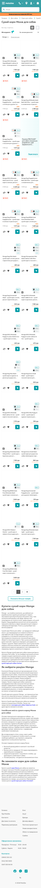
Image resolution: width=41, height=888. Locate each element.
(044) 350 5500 (7, 861)
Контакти (5, 817)
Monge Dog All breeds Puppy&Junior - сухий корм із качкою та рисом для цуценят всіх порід (11, 220)
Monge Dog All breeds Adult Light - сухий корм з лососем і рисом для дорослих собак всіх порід (29, 532)
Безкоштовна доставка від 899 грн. (20, 14)
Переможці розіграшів (9, 825)
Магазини (26, 3)
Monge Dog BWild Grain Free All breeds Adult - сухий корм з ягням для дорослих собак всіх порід (29, 220)
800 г (18, 91)
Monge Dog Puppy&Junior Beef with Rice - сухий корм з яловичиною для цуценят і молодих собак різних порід (29, 180)
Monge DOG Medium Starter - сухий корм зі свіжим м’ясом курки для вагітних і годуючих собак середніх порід (11, 532)
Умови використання (29, 828)
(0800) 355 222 (7, 857)
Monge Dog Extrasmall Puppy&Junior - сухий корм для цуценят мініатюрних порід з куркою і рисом (29, 493)
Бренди (25, 817)
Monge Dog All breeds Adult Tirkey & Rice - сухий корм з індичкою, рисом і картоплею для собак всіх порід (11, 454)
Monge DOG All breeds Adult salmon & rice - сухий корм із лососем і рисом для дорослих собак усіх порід (11, 415)
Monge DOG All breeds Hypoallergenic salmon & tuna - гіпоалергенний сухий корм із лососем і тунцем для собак (10, 63)
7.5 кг (17, 94)
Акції (24, 814)
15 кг (17, 58)
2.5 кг (17, 55)
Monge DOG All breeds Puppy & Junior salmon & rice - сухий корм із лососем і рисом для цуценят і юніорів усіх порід (29, 337)
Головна (4, 18)
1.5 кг (18, 524)
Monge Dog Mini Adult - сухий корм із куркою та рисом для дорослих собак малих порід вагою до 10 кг (11, 376)
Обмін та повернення (30, 832)
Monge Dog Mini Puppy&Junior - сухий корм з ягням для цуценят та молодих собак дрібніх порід (11, 102)
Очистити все (15, 37)
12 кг (17, 448)
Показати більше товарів (21, 599)
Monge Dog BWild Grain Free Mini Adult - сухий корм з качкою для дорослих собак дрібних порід (10, 571)
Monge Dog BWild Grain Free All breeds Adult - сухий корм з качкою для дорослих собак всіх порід (11, 493)
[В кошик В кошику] (17, 75)
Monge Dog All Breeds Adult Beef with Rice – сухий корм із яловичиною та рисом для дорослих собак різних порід (29, 102)
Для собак (14, 18)
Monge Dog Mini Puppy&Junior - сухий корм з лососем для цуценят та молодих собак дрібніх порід (11, 141)
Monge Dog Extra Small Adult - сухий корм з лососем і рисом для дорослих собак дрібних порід (29, 376)
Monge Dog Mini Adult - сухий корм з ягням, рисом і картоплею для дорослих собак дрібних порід (11, 259)
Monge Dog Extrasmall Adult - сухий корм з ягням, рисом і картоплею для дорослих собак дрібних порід (11, 298)
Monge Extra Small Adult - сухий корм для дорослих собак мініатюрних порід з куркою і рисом (29, 454)
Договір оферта (27, 821)
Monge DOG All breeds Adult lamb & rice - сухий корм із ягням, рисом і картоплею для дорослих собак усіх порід (29, 63)
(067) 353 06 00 (7, 864)
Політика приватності (30, 825)
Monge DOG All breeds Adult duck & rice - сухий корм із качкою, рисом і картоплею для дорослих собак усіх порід (11, 180)
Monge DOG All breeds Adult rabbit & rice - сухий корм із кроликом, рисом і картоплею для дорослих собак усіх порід (29, 298)
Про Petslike (6, 814)
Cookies (25, 836)
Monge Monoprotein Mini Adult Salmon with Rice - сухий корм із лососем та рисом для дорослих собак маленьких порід (29, 259)
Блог (24, 810)
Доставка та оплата (9, 821)
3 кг (18, 365)
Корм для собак (27, 18)
